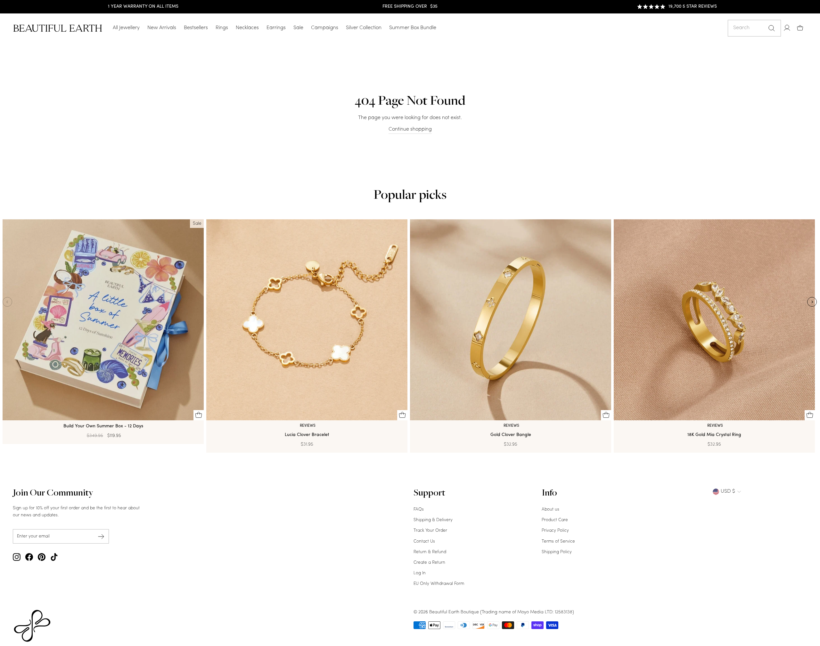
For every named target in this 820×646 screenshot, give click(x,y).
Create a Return (429, 563)
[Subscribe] (101, 536)
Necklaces (247, 27)
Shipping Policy (557, 552)
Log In (420, 573)
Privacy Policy (555, 531)
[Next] (812, 302)
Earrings (276, 27)
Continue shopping (410, 129)
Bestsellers (196, 27)
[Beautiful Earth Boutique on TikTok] (54, 557)
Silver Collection (363, 27)
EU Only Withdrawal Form (439, 584)
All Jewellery (126, 27)
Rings (222, 27)
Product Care (555, 520)
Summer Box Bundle (412, 27)
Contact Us (424, 541)
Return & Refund (430, 552)
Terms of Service (558, 541)
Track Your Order (430, 531)
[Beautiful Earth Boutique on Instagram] (16, 557)
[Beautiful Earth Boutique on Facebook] (29, 557)
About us (550, 509)
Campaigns (324, 27)
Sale (298, 27)
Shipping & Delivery (433, 520)
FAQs (419, 509)
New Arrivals (161, 27)
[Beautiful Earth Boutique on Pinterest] (41, 557)
